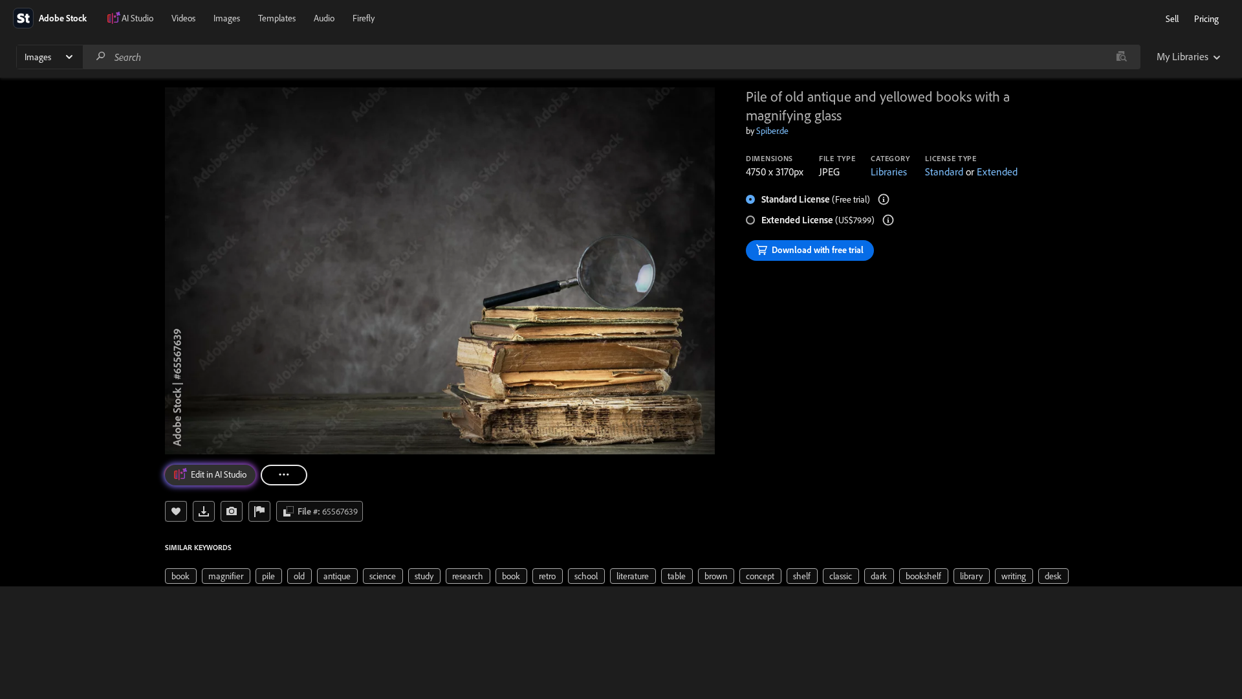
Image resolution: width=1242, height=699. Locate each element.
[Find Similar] (232, 511)
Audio (324, 18)
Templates (277, 18)
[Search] (101, 56)
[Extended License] (888, 220)
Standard (944, 171)
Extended (997, 171)
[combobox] (611, 57)
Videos (183, 18)
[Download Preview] (204, 511)
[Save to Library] (176, 511)
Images (226, 18)
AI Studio (137, 18)
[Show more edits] (284, 475)
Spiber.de (772, 131)
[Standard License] (884, 199)
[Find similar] (1121, 56)
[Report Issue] (259, 511)
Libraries (889, 171)
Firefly (364, 18)
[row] (181, 576)
